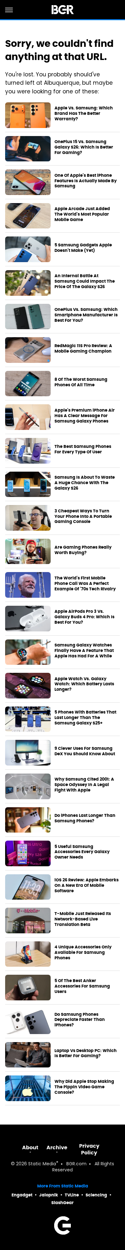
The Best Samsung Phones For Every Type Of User (82, 449)
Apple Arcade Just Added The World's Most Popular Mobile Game (82, 214)
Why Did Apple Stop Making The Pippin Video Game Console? (84, 1087)
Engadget (22, 1195)
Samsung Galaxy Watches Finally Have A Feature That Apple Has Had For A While (84, 651)
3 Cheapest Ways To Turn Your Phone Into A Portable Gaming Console (83, 517)
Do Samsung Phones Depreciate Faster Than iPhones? (79, 1020)
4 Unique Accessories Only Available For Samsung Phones (83, 953)
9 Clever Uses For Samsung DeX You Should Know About (84, 751)
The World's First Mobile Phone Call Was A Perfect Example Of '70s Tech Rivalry (85, 584)
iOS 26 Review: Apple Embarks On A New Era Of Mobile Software (86, 886)
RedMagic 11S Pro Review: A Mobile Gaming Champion (83, 348)
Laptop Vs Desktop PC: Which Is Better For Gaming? (85, 1053)
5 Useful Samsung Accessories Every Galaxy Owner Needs (82, 852)
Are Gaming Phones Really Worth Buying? (83, 550)
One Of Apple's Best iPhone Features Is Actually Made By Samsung (85, 181)
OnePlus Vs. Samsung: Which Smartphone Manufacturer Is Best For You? (86, 315)
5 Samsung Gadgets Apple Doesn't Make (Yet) (83, 248)
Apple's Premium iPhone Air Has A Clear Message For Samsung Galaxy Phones (84, 416)
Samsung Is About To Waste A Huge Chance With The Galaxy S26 (84, 483)
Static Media (42, 1164)
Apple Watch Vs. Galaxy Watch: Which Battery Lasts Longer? (84, 684)
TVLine (72, 1195)
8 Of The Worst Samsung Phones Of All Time (80, 382)
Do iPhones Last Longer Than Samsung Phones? (84, 818)
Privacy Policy (89, 1149)
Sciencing (96, 1195)
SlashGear (62, 1202)
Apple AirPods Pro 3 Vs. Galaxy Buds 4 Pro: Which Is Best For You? (84, 617)
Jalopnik (48, 1195)
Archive (56, 1147)
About (30, 1147)
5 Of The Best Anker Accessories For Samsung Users (82, 986)
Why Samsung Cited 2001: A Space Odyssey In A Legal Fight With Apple (84, 785)
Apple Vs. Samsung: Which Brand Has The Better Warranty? (83, 114)
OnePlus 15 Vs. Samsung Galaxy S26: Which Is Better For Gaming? (83, 147)
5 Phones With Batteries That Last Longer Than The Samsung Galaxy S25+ (85, 718)
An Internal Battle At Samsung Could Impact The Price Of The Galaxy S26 (84, 281)
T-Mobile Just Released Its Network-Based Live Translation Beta (82, 919)
